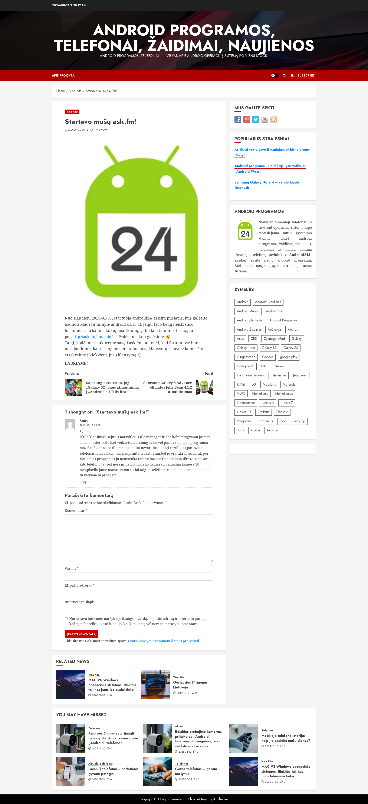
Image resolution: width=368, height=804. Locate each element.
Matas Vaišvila (78, 130)
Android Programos (283, 320)
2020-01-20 (98, 695)
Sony (240, 430)
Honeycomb (245, 366)
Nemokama (260, 393)
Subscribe (306, 75)
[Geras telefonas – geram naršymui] (157, 771)
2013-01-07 (100, 130)
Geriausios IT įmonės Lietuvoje (190, 685)
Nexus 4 (268, 402)
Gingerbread (246, 356)
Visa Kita (72, 112)
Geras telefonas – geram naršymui (196, 771)
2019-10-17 (183, 693)
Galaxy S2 (269, 347)
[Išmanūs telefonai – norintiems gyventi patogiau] (70, 771)
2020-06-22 (185, 779)
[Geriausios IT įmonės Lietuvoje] (155, 684)
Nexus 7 (287, 402)
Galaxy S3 (290, 347)
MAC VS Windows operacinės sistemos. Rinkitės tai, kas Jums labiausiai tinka (112, 685)
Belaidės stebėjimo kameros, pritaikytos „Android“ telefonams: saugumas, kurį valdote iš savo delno (198, 738)
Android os (274, 311)
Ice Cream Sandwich (251, 375)
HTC (264, 366)
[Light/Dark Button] (275, 75)
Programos (265, 421)
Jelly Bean (300, 375)
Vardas (72, 568)
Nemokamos (246, 402)
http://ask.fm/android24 (94, 336)
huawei (280, 366)
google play (288, 356)
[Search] (284, 75)
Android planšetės (250, 320)
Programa (244, 421)
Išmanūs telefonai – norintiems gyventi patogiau (113, 771)
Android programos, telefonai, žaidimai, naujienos (184, 37)
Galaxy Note (246, 347)
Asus (240, 338)
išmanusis (279, 375)
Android (242, 301)
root (283, 421)
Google (267, 356)
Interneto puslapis (80, 602)
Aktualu (180, 726)
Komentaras (76, 510)
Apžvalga (274, 329)
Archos (293, 329)
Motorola (289, 384)
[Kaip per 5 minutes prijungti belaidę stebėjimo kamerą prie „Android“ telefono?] (70, 738)
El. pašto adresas (79, 585)
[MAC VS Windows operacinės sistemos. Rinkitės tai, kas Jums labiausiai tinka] (70, 684)
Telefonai (268, 730)
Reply (83, 482)
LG (254, 384)
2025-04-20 (98, 748)
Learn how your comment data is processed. (164, 641)
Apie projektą (63, 75)
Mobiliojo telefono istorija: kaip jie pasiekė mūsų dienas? (286, 738)
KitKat (241, 384)
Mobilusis (269, 384)
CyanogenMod (274, 338)
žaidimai (272, 430)
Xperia (255, 430)
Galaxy (297, 338)
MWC (241, 393)
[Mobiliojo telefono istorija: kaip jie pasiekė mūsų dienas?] (243, 738)
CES (254, 338)
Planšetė (282, 411)
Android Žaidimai (249, 329)
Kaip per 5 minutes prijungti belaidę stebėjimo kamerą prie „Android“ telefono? (113, 738)
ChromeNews (198, 799)
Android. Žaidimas (268, 301)
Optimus (263, 411)
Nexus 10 (244, 411)
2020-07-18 (98, 779)
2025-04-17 (184, 752)
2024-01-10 (271, 746)
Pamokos (94, 728)
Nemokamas (284, 393)
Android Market (248, 311)
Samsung (298, 421)
